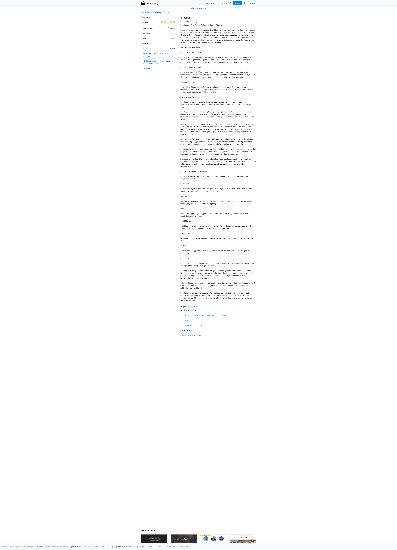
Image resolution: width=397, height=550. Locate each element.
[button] (230, 3)
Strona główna (146, 12)
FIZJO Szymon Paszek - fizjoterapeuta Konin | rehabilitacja (205, 315)
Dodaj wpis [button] (237, 3)
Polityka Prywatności (116, 547)
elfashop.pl (171, 28)
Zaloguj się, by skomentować (191, 335)
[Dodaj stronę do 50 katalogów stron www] (198, 8)
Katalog (158, 12)
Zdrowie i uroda (192, 307)
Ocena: (146, 22)
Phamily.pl (186, 320)
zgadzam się (74, 547)
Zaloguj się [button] (251, 3)
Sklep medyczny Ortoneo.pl (193, 325)
